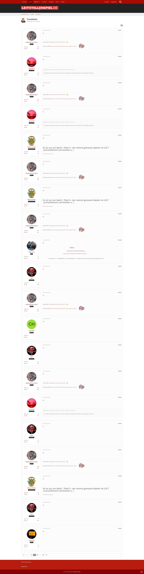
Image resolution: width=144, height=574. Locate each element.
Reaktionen (26, 46)
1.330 (43, 555)
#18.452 (119, 318)
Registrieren (114, 1)
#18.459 (119, 502)
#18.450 (119, 266)
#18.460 (119, 528)
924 (37, 555)
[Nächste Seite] (46, 555)
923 (34, 555)
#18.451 (119, 292)
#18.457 (119, 449)
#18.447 (119, 187)
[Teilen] (121, 25)
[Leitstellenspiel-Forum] (72, 8)
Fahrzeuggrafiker (52, 42)
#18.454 (119, 371)
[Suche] (120, 2)
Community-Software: (72, 571)
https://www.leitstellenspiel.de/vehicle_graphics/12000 (64, 46)
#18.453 (119, 345)
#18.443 (119, 82)
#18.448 (119, 213)
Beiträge (25, 48)
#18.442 (119, 56)
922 (31, 555)
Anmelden (106, 1)
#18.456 (119, 423)
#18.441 (119, 30)
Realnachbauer (61, 42)
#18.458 (119, 476)
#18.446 (119, 161)
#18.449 (119, 240)
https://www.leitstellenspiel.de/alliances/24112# (74, 253)
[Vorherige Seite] (24, 555)
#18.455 (119, 397)
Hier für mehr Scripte (47, 153)
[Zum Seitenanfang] (141, 572)
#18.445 (119, 135)
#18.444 (119, 109)
